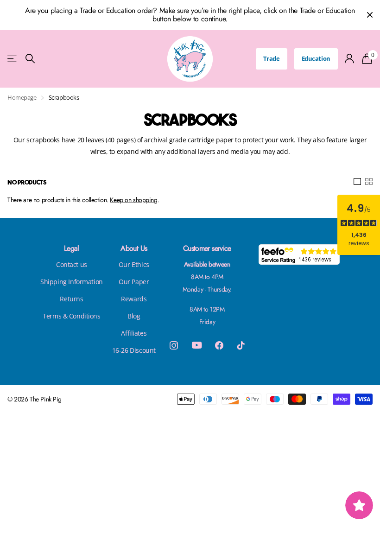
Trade (271, 58)
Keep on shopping (133, 199)
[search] (30, 58)
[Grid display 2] (369, 182)
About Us (133, 248)
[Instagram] (174, 345)
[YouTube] (197, 345)
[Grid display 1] (357, 182)
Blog (133, 316)
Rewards (133, 298)
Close (370, 15)
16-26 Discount (134, 350)
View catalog (12, 58)
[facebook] (219, 345)
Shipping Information (71, 281)
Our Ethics (134, 264)
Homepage (22, 97)
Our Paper (134, 281)
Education (316, 58)
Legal (71, 248)
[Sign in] (350, 58)
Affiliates (133, 333)
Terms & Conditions (71, 316)
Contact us (71, 264)
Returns (71, 298)
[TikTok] (241, 345)
